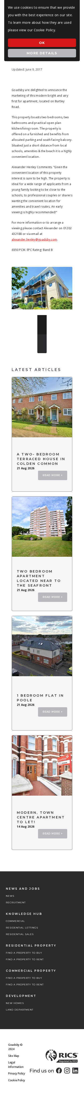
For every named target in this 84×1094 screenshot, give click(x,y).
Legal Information (16, 1064)
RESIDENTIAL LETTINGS (22, 927)
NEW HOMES (15, 1003)
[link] (59, 1070)
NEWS (10, 895)
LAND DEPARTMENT (19, 1009)
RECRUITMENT (16, 902)
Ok (42, 43)
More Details (42, 53)
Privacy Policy (16, 1073)
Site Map (13, 1056)
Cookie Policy (16, 1080)
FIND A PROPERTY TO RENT (25, 959)
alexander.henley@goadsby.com (34, 239)
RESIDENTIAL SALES (20, 934)
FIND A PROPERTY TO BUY (24, 952)
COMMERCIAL (15, 921)
